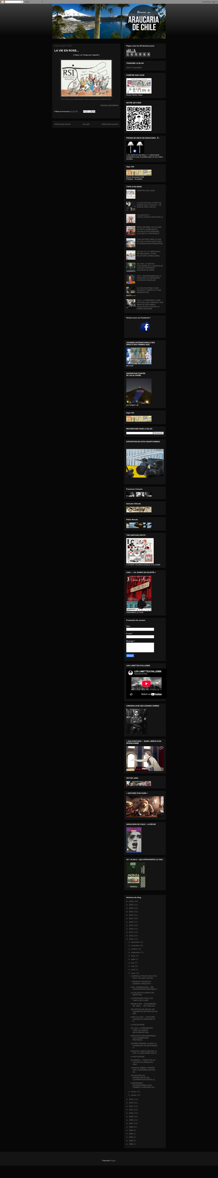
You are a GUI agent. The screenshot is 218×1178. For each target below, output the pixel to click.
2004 (131, 1134)
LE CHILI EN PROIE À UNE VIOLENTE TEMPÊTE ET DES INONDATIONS (149, 290)
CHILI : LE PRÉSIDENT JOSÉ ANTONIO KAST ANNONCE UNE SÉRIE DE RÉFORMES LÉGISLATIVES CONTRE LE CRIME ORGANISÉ (150, 304)
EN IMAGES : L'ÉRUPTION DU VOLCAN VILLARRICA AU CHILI (143, 1062)
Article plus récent (62, 124)
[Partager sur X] (89, 111)
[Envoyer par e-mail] (84, 111)
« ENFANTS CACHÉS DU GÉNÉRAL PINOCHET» (141, 982)
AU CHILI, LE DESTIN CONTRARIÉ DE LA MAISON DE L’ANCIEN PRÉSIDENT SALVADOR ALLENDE (150, 267)
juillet (133, 959)
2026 (131, 901)
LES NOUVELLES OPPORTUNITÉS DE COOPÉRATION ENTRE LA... (143, 1077)
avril (133, 970)
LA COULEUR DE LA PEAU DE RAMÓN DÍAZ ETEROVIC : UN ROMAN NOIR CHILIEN (149, 205)
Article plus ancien (110, 124)
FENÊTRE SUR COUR (146, 191)
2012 (131, 1106)
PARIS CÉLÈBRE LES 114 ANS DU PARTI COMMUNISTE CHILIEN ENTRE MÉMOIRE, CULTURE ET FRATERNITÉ (149, 230)
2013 (131, 1103)
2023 (131, 912)
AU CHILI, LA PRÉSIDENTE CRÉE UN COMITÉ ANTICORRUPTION (142, 1030)
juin (132, 963)
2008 (131, 1120)
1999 (131, 1141)
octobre (134, 949)
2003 (131, 1137)
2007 (131, 1123)
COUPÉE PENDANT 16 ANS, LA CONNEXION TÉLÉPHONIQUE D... (144, 1045)
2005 (131, 1130)
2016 (131, 936)
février (134, 1092)
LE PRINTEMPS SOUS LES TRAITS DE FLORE (142, 999)
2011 (131, 1110)
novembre (135, 945)
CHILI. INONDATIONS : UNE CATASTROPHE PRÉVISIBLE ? (144, 988)
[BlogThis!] (87, 111)
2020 (131, 922)
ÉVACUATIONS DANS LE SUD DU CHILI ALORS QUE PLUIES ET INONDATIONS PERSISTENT (150, 241)
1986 (131, 1144)
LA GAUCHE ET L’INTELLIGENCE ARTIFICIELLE (150, 216)
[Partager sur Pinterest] (94, 111)
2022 (131, 915)
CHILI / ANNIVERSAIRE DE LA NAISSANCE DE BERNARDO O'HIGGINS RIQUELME (149, 278)
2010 (131, 1113)
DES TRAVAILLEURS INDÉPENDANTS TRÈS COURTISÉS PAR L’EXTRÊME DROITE (86, 99)
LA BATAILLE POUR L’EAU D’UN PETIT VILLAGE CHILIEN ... (144, 977)
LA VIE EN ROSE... (138, 1025)
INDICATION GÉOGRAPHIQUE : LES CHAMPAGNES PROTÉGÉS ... (144, 1038)
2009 (131, 1117)
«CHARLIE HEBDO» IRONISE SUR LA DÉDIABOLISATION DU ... (143, 1070)
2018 (131, 929)
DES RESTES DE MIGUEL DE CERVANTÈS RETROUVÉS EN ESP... (144, 1011)
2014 (131, 1099)
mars (133, 973)
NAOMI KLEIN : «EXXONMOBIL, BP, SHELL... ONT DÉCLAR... (144, 1005)
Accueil (86, 124)
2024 (131, 908)
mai (133, 966)
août (133, 956)
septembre (135, 952)
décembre (135, 942)
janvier (134, 1095)
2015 (131, 939)
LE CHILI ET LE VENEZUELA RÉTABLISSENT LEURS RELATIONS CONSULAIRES (148, 254)
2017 (131, 932)
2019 (131, 925)
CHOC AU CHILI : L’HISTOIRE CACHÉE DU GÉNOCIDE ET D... (143, 1019)
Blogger (112, 1161)
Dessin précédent (109, 105)
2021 (131, 918)
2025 (131, 905)
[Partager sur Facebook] (91, 111)
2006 (131, 1127)
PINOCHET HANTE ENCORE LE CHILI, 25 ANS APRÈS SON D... (144, 1052)
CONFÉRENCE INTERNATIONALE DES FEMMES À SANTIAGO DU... (143, 1085)
